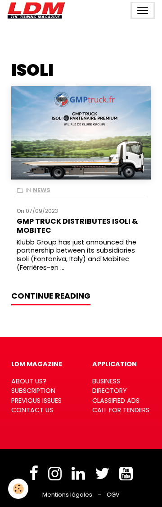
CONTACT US (32, 410)
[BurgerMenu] (142, 10)
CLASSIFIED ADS (116, 400)
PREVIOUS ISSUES (36, 400)
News (41, 190)
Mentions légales (67, 494)
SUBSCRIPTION (33, 390)
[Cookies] (18, 489)
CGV (113, 494)
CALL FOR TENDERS (120, 410)
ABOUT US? (28, 381)
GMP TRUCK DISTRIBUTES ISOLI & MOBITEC (77, 225)
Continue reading (50, 295)
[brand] (38, 10)
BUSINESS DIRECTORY (109, 386)
